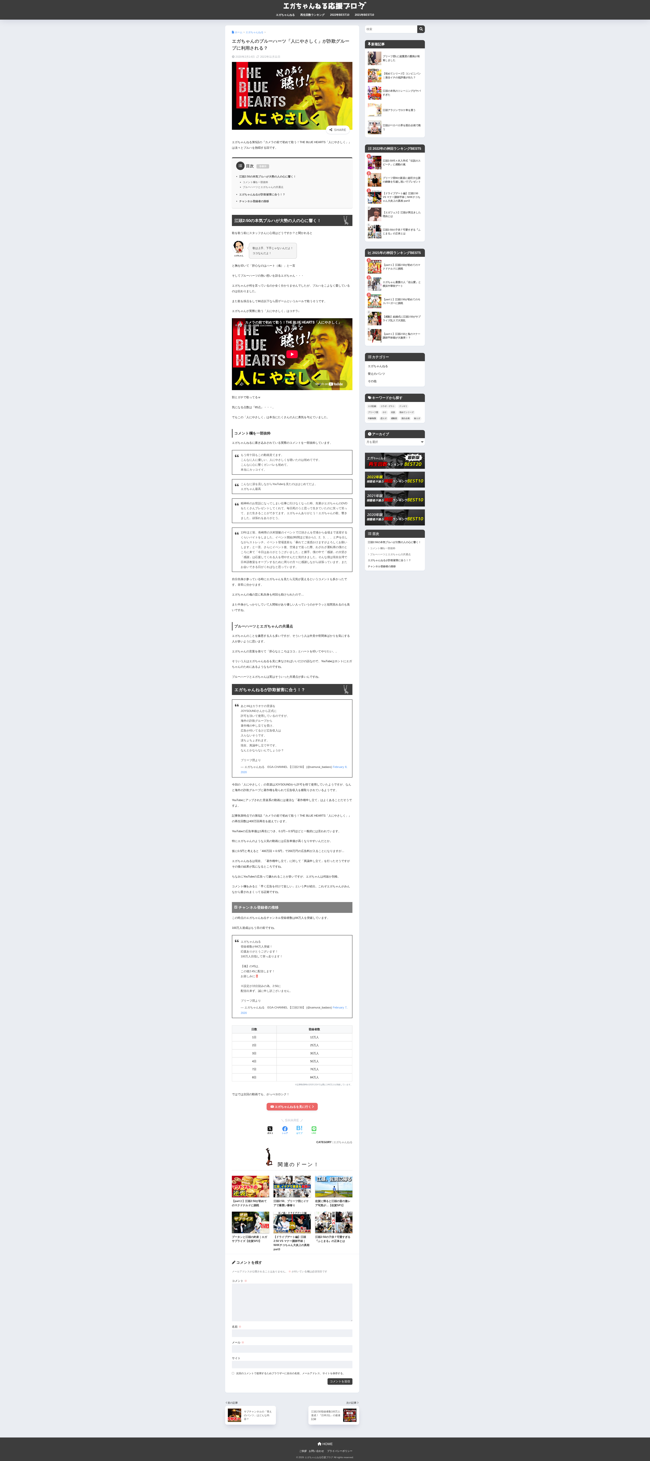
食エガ (417, 418)
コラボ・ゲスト (388, 406)
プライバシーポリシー (339, 1451)
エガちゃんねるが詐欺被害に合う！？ (262, 194)
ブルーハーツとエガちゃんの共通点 (263, 187)
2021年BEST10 (364, 14)
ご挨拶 (303, 1451)
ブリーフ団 (373, 412)
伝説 (393, 412)
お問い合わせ (316, 1451)
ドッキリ (403, 406)
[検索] (421, 29)
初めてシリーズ (406, 412)
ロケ (385, 412)
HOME (327, 1444)
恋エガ (384, 418)
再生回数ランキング (312, 14)
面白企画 (406, 418)
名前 (236, 1326)
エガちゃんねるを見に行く (293, 1106)
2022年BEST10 (339, 14)
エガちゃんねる (285, 14)
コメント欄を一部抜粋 (255, 182)
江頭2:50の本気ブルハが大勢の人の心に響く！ (267, 176)
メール (238, 1342)
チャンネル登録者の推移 (254, 201)
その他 (372, 381)
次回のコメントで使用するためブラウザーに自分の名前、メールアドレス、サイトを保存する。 (290, 1373)
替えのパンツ (376, 373)
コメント (239, 1281)
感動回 (394, 418)
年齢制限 (372, 418)
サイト (236, 1358)
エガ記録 (372, 406)
